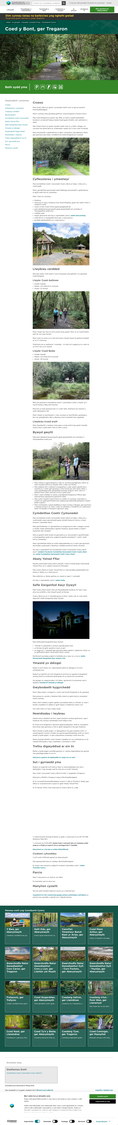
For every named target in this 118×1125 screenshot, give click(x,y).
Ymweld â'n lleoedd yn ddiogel (51, 682)
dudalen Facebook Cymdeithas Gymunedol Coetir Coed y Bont (62, 552)
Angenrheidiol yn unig (103, 1101)
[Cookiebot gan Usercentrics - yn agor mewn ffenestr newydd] (12, 1121)
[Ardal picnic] (42, 87)
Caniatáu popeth (102, 1096)
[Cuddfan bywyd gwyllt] (60, 87)
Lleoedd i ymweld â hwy (31, 22)
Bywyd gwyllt (10, 115)
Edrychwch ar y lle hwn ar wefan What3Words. (51, 849)
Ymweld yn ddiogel (12, 128)
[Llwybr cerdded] (48, 87)
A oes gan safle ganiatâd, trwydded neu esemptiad (87, 3)
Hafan (8, 22)
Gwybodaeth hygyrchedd (15, 131)
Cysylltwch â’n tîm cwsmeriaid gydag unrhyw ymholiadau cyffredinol (59, 895)
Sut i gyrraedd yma (12, 141)
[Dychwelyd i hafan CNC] (18, 3)
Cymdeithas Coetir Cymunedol (17, 118)
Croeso (8, 105)
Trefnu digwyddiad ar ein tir (16, 138)
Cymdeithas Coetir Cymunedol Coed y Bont (23, 1073)
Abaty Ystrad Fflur (12, 121)
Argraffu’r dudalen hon (104, 1090)
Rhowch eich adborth (45, 1090)
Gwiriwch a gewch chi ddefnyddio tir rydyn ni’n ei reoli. (54, 757)
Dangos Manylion (101, 1121)
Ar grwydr (16, 22)
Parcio (7, 145)
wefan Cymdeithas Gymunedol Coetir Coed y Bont (55, 554)
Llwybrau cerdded (12, 111)
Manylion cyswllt (11, 148)
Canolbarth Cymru (49, 22)
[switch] (55, 1121)
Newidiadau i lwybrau (13, 135)
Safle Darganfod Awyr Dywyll (16, 125)
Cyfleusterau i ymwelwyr (14, 108)
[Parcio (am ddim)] (36, 87)
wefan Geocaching (78, 215)
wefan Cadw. (60, 580)
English (109, 3)
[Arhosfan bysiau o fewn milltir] (54, 87)
